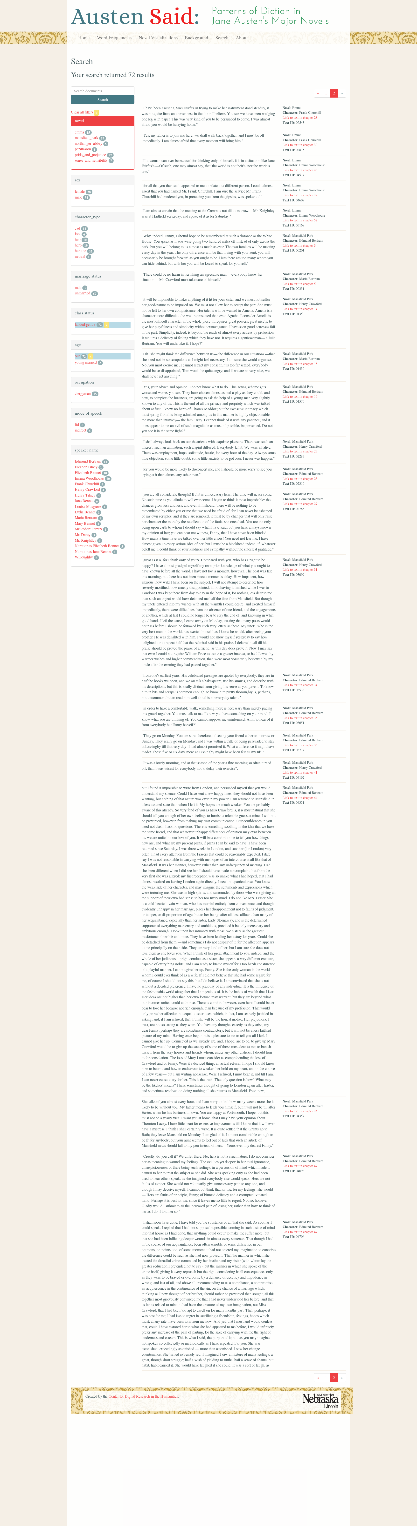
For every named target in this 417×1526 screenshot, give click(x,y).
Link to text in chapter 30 (300, 144)
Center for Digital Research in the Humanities (143, 1396)
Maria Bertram (86, 517)
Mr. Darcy (82, 534)
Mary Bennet (85, 523)
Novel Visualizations (158, 37)
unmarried (82, 292)
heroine (80, 250)
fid (77, 424)
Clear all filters (84, 111)
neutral (80, 256)
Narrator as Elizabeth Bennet (97, 545)
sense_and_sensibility (91, 160)
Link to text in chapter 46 (300, 170)
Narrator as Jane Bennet (93, 551)
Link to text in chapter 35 (300, 718)
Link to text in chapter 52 (300, 220)
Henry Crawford (87, 489)
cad (77, 228)
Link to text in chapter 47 (300, 195)
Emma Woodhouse (89, 478)
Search (222, 37)
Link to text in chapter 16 (300, 396)
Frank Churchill (87, 483)
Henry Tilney (85, 495)
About (242, 37)
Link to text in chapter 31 (300, 569)
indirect (80, 429)
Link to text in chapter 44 (300, 797)
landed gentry (85, 324)
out (77, 355)
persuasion (83, 148)
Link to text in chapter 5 (299, 283)
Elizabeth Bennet (88, 472)
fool (78, 233)
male (78, 196)
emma (79, 131)
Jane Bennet (84, 500)
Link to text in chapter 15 (300, 363)
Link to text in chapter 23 (300, 451)
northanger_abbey (88, 143)
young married (86, 362)
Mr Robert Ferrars (88, 528)
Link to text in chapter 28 (300, 117)
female (80, 191)
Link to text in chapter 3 (299, 245)
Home (84, 37)
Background (196, 37)
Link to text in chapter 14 (300, 308)
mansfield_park (86, 137)
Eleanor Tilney (86, 466)
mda (78, 287)
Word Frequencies (114, 37)
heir (78, 239)
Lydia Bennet (85, 511)
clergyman (83, 393)
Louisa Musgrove (88, 506)
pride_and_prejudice (90, 154)
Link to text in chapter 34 (300, 685)
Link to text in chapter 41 (300, 772)
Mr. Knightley (85, 540)
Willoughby (84, 556)
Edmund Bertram (88, 461)
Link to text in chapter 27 (300, 503)
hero (78, 244)
